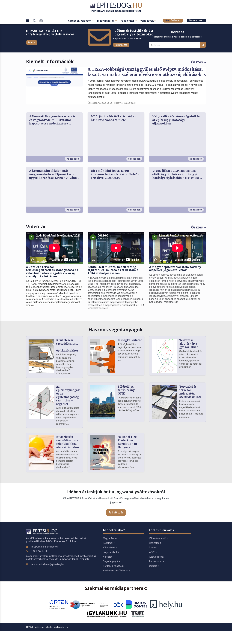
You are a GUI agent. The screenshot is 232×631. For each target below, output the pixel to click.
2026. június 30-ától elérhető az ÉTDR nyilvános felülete (113, 118)
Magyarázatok (106, 20)
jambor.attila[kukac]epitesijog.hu (47, 564)
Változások (147, 20)
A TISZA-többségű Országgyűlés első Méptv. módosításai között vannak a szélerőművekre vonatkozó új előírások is (147, 72)
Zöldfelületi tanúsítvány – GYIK (127, 390)
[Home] (116, 6)
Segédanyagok (110, 561)
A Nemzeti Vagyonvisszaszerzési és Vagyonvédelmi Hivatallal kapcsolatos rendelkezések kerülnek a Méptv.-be (53, 120)
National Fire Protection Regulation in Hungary (127, 442)
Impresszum (155, 561)
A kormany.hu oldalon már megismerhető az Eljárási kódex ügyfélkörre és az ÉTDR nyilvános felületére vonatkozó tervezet (53, 174)
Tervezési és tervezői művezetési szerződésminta (190, 392)
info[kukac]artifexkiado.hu (44, 546)
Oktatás (153, 566)
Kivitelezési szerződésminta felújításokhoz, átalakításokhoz (67, 442)
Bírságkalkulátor (130, 340)
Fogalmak (108, 543)
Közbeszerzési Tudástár (115, 570)
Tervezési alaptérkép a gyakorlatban (188, 343)
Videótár (107, 556)
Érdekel (31, 42)
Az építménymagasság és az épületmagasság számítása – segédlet (70, 395)
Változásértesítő (158, 538)
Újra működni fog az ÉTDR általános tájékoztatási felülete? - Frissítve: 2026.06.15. (115, 174)
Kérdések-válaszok (80, 20)
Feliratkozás (121, 45)
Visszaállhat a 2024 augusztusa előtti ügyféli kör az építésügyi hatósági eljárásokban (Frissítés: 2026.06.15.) (175, 174)
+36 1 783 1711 (39, 550)
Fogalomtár (127, 20)
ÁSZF (152, 552)
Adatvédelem (156, 556)
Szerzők (153, 547)
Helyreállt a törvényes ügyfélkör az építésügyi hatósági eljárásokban (176, 120)
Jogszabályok (110, 552)
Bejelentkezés (196, 20)
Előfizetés (175, 20)
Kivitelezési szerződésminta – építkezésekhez (67, 345)
